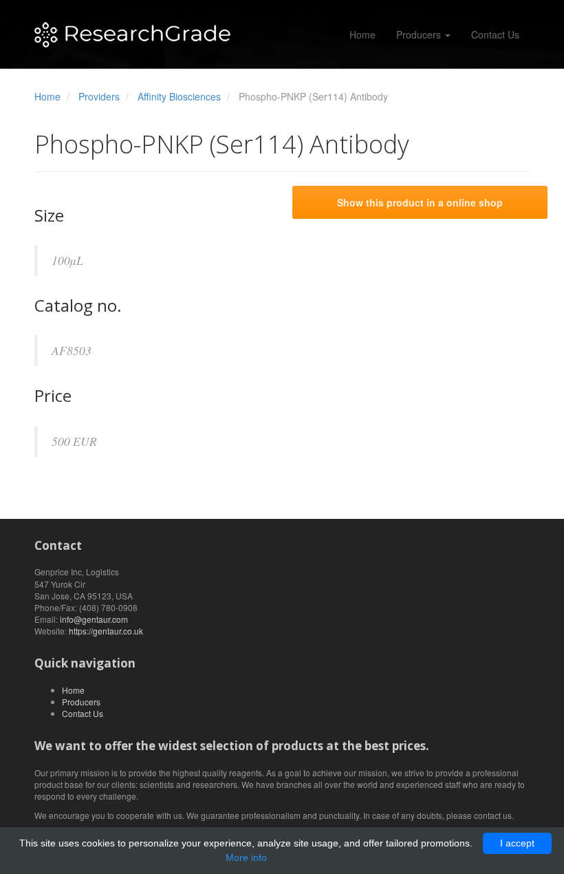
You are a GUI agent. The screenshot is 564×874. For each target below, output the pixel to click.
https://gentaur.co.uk (106, 631)
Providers (99, 96)
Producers (420, 34)
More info (246, 857)
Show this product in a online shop (420, 202)
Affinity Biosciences (179, 96)
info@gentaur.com (94, 619)
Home (362, 34)
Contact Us (495, 34)
